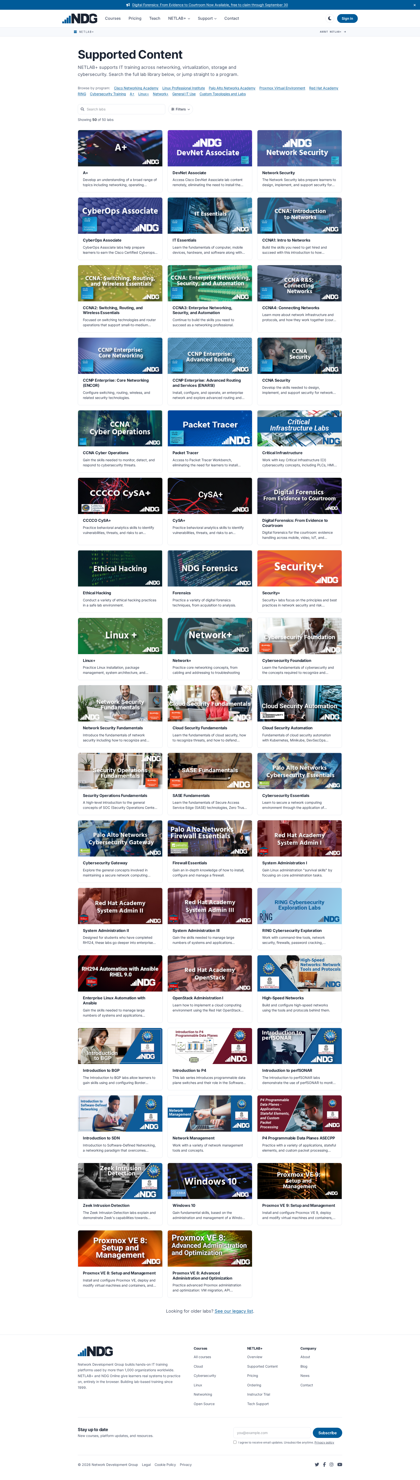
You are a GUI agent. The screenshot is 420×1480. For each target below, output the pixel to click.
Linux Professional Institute (183, 88)
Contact (231, 18)
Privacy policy (324, 1442)
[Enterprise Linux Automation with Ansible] (120, 988)
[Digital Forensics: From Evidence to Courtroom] (299, 511)
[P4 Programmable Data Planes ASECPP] (299, 1126)
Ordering (254, 1385)
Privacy (186, 1464)
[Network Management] (210, 1126)
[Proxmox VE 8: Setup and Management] (120, 1264)
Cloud (198, 1366)
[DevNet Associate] (210, 161)
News (304, 1375)
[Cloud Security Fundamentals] (210, 716)
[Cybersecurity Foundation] (299, 649)
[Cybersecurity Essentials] (299, 784)
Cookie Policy (165, 1464)
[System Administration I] (299, 851)
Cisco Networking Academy (136, 88)
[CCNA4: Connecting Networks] (299, 298)
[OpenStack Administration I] (210, 988)
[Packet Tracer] (210, 441)
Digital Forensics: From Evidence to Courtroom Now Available (210, 5)
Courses (113, 18)
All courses (202, 1357)
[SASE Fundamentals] (210, 784)
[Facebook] (324, 1465)
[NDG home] (79, 18)
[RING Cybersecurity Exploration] (299, 919)
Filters (181, 109)
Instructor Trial (258, 1394)
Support (205, 18)
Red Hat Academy (323, 88)
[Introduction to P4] (210, 1059)
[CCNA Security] (299, 371)
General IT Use (184, 94)
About (305, 1357)
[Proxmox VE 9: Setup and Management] (299, 1194)
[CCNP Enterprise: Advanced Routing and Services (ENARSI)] (210, 371)
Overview (254, 1357)
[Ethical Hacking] (120, 581)
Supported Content (262, 1366)
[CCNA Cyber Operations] (120, 441)
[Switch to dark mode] (329, 18)
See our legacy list (234, 1311)
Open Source (204, 1404)
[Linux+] (120, 649)
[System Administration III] (210, 919)
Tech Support (258, 1404)
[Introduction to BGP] (120, 1059)
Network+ (160, 94)
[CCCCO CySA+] (120, 511)
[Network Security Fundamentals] (120, 716)
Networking (203, 1394)
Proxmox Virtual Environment (282, 88)
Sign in (347, 18)
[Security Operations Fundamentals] (120, 784)
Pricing (135, 18)
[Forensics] (210, 581)
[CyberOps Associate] (120, 229)
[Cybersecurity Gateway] (120, 851)
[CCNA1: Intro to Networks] (299, 229)
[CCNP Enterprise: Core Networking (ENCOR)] (120, 371)
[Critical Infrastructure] (299, 441)
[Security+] (299, 581)
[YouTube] (339, 1465)
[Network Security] (299, 161)
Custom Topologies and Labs (223, 94)
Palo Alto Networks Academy (232, 88)
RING (82, 94)
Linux (198, 1385)
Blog (303, 1366)
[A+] (120, 161)
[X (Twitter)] (317, 1465)
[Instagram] (331, 1465)
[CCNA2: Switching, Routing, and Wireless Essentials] (120, 298)
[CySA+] (210, 511)
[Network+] (210, 649)
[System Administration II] (120, 919)
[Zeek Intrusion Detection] (120, 1194)
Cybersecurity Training (108, 94)
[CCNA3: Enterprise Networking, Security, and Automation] (210, 298)
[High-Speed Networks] (299, 988)
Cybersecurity (205, 1375)
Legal (146, 1464)
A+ (132, 94)
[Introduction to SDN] (120, 1126)
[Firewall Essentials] (210, 851)
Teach (154, 18)
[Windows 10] (210, 1194)
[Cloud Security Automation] (299, 716)
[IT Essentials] (210, 229)
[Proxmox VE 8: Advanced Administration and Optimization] (210, 1264)
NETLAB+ (177, 18)
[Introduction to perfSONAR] (299, 1059)
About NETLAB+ (331, 31)
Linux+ (143, 94)
